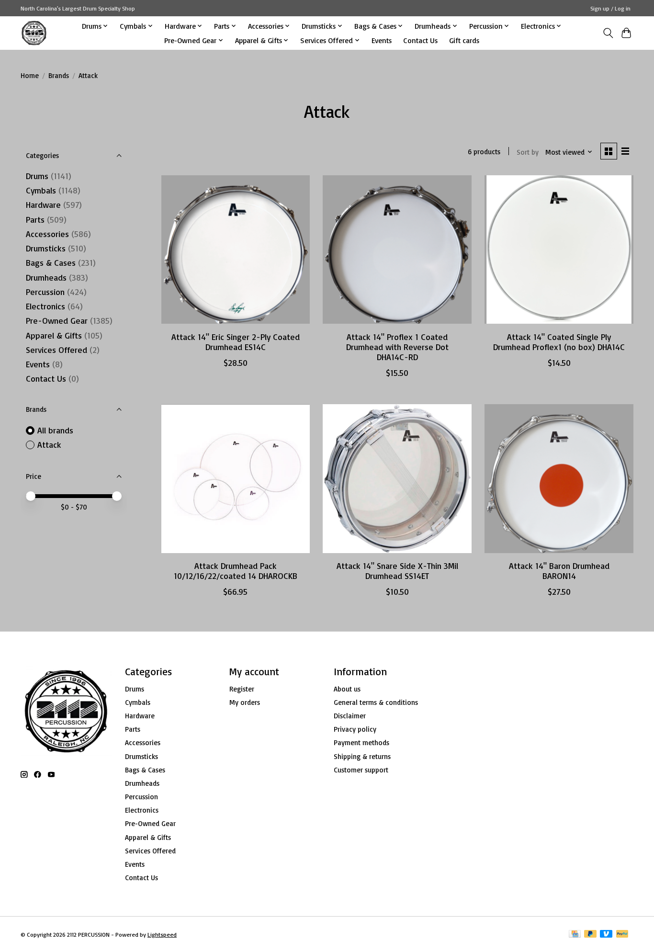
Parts (35, 219)
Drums (37, 175)
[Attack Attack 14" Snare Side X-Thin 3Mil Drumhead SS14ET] (397, 478)
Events (382, 40)
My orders (244, 702)
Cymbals (41, 190)
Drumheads (46, 277)
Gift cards (464, 40)
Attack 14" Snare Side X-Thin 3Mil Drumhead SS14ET (397, 570)
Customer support (361, 769)
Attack (49, 444)
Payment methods (361, 742)
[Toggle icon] (608, 33)
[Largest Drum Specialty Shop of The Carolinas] (34, 33)
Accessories (47, 233)
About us (347, 688)
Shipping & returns (362, 756)
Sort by (528, 152)
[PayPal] (622, 934)
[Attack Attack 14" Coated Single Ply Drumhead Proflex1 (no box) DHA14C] (559, 249)
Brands (58, 75)
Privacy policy (355, 729)
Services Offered (56, 349)
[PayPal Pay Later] (590, 934)
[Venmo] (606, 934)
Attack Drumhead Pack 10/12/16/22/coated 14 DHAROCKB (235, 570)
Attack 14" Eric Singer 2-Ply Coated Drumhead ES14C (235, 341)
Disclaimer (350, 715)
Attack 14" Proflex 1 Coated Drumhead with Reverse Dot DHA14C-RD (397, 346)
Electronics (45, 306)
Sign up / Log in (610, 8)
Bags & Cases (51, 262)
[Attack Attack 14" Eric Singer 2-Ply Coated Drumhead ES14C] (235, 249)
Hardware (43, 204)
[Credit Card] (575, 934)
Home (30, 75)
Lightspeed (162, 934)
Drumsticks (46, 248)
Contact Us (420, 40)
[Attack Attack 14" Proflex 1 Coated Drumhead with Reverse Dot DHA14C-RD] (397, 249)
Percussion (45, 291)
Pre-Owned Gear (57, 320)
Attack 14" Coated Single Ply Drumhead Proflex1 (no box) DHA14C (559, 341)
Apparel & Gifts (54, 335)
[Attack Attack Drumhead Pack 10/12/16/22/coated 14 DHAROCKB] (235, 478)
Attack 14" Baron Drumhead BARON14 (559, 570)
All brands (55, 430)
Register (241, 688)
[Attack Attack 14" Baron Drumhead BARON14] (559, 478)
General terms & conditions (376, 702)
